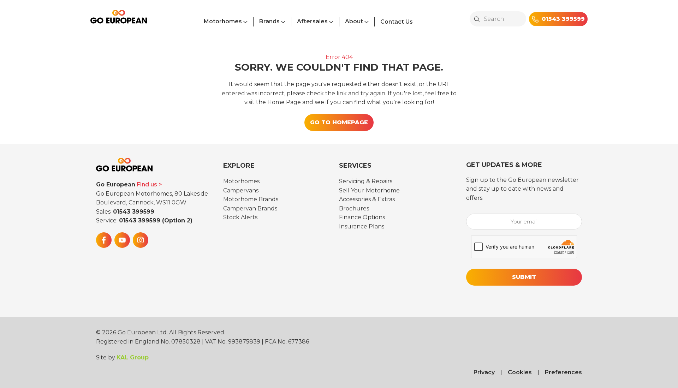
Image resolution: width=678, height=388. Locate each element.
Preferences (563, 372)
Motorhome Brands (250, 199)
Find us (147, 184)
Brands (269, 21)
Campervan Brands (250, 208)
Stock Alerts (240, 217)
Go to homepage (339, 122)
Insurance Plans (361, 226)
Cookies (520, 372)
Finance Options (362, 217)
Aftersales (312, 21)
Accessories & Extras (367, 199)
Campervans (240, 190)
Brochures (354, 208)
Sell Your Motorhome (369, 190)
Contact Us (396, 21)
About (354, 21)
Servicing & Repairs (365, 181)
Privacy (484, 372)
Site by (122, 357)
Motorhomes (223, 21)
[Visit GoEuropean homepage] (118, 19)
